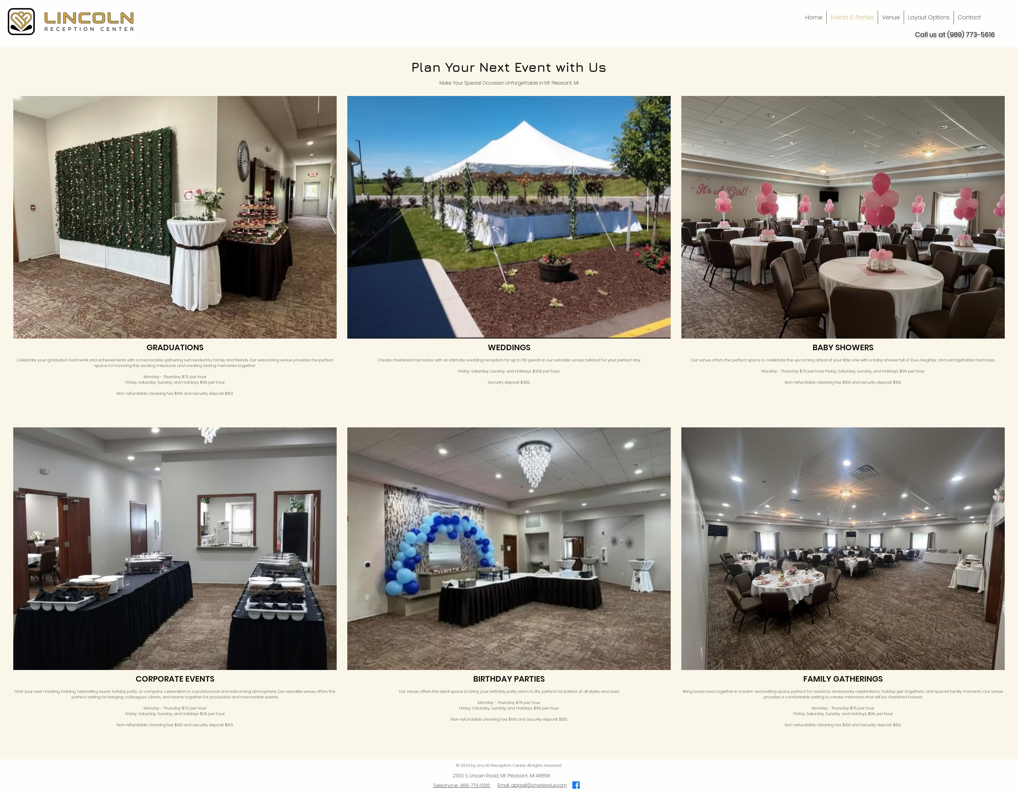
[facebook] (576, 785)
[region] (528, 408)
